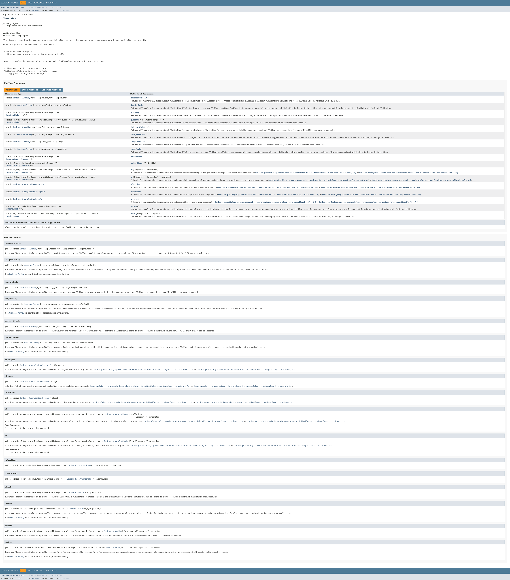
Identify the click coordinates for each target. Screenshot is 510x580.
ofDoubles (135, 184)
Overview (5, 3)
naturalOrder (137, 156)
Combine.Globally (21, 98)
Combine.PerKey (24, 105)
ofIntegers (136, 192)
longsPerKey (136, 149)
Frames (32, 7)
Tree (30, 3)
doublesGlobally (139, 98)
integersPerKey (138, 134)
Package (14, 3)
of (132, 170)
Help (54, 3)
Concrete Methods (51, 90)
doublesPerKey (137, 105)
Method (35, 11)
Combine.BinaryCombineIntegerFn (29, 192)
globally (135, 112)
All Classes (57, 7)
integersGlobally (139, 127)
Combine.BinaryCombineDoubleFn (28, 184)
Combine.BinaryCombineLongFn (27, 199)
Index (48, 3)
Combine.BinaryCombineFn (18, 159)
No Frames (42, 7)
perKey (134, 206)
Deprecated (39, 3)
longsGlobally (137, 142)
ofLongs (134, 199)
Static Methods (30, 90)
